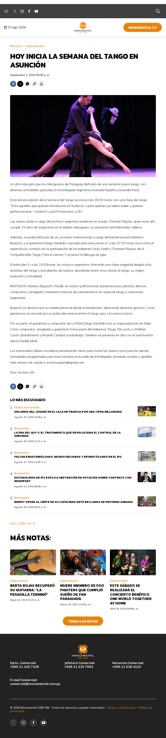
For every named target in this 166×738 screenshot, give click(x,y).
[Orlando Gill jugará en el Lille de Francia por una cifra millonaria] (147, 411)
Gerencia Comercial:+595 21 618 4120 (128, 665)
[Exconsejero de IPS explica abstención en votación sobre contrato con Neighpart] (147, 477)
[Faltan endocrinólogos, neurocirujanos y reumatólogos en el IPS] (147, 456)
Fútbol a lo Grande (26, 407)
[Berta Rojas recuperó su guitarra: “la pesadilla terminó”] (33, 562)
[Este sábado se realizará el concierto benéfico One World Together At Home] (133, 562)
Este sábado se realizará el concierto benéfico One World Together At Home (131, 594)
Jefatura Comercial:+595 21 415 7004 (79, 665)
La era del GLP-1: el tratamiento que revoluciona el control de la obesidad (67, 434)
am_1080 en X (22, 523)
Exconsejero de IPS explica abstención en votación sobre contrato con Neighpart (72, 479)
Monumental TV (143, 27)
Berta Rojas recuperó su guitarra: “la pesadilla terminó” (32, 590)
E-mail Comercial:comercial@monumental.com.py (35, 682)
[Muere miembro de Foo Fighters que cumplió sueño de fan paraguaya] (83, 562)
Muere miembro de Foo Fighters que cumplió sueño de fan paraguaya (82, 592)
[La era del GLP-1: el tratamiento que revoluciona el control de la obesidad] (147, 432)
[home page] (83, 27)
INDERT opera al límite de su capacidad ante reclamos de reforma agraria (73, 502)
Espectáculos (35, 46)
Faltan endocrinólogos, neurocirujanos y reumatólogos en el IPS (68, 457)
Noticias (15, 46)
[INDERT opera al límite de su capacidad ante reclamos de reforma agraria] (147, 501)
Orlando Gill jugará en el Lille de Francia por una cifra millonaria (68, 412)
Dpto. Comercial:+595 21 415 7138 (24, 665)
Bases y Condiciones (121, 707)
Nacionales (21, 428)
